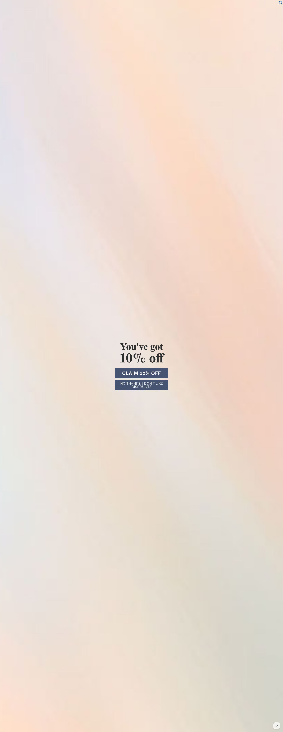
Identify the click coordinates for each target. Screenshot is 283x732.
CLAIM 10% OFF (141, 373)
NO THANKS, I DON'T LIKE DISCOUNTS (141, 385)
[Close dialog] (280, 2)
